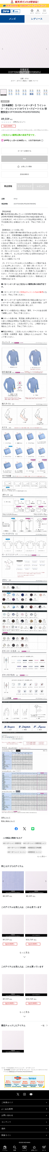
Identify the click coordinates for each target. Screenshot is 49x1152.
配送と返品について (8, 821)
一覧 (43, 1026)
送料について (5, 817)
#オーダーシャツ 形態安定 (12, 843)
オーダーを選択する (24, 151)
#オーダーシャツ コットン (17, 852)
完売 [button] (24, 158)
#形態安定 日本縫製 (34, 847)
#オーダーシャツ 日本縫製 (17, 847)
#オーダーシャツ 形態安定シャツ (34, 843)
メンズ (12, 19)
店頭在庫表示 (24, 174)
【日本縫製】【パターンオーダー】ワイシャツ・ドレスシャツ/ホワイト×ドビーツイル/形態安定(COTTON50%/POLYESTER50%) (25, 1070)
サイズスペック (25, 186)
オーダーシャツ (30, 1068)
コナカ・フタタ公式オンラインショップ (12, 1068)
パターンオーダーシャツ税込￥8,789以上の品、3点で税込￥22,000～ (24, 130)
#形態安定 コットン (34, 852)
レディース (36, 19)
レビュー (41, 186)
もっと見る (24, 953)
